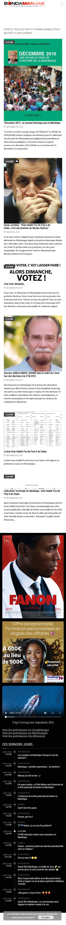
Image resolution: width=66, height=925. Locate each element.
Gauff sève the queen (27, 807)
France (21, 843)
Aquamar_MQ (44, 722)
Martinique (24, 752)
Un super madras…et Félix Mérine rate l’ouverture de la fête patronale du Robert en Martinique (40, 786)
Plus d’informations (27, 917)
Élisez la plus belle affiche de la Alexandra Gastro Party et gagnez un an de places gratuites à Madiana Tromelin (41, 881)
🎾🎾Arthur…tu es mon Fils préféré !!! (34, 825)
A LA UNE (9, 42)
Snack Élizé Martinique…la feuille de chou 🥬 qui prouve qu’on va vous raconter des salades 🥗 (39, 868)
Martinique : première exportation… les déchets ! (39, 766)
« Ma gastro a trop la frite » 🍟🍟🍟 (34, 892)
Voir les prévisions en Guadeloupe (25, 730)
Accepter (46, 917)
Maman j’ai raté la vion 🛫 (29, 775)
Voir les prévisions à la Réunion (23, 736)
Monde (21, 804)
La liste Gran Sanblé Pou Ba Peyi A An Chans (25, 451)
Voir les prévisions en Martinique (25, 733)
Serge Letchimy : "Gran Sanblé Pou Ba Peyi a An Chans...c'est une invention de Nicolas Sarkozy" (27, 227)
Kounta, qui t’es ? (25, 816)
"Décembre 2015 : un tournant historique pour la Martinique (32, 122)
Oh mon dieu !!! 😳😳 (27, 857)
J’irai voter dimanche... (14, 283)
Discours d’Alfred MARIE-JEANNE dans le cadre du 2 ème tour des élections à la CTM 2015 (31, 375)
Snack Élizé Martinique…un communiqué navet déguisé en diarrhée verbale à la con (38, 903)
